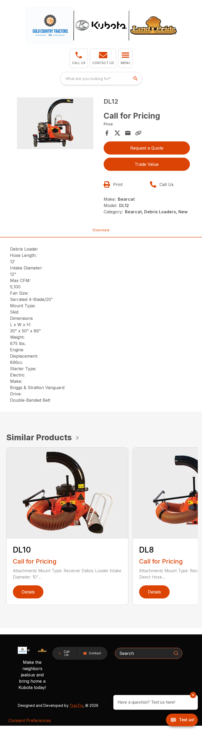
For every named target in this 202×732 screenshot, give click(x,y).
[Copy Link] (138, 133)
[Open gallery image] (55, 123)
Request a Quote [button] (146, 148)
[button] (79, 58)
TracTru (76, 705)
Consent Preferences (29, 720)
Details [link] (28, 592)
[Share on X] (117, 133)
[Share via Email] (128, 133)
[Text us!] (182, 720)
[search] (136, 78)
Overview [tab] (101, 230)
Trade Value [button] (147, 164)
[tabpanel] (55, 124)
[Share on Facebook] (107, 133)
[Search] (176, 653)
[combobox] (101, 78)
